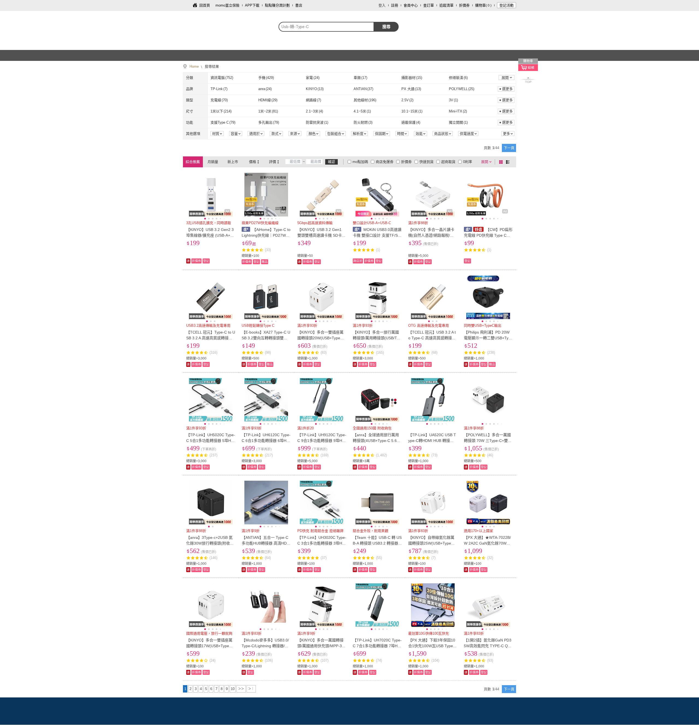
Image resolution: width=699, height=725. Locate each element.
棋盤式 (502, 162)
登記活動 (506, 5)
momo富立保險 (227, 5)
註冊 (394, 5)
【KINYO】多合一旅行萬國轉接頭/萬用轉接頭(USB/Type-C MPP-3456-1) (377, 338)
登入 (382, 5)
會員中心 (411, 5)
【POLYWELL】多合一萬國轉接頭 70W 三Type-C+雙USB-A (487, 440)
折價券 (464, 5)
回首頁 (204, 5)
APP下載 (252, 5)
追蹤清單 (446, 5)
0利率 (467, 162)
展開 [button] (505, 78)
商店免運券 (384, 162)
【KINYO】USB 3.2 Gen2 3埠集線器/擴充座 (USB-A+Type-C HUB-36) (210, 235)
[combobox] (326, 27)
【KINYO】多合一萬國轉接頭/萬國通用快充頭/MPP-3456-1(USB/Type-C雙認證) (321, 646)
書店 (298, 5)
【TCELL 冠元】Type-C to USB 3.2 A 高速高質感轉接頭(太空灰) (210, 338)
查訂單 (428, 5)
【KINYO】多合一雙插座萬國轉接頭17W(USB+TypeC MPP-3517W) (209, 646)
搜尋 (386, 26)
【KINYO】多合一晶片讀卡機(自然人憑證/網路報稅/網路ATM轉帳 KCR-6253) (431, 235)
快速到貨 (426, 162)
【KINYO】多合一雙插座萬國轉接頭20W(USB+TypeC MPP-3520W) (320, 338)
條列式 (508, 162)
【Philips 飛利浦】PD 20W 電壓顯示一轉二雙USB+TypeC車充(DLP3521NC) (488, 338)
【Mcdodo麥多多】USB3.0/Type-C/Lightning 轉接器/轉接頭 (265, 646)
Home (194, 66)
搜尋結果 (211, 66)
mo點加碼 (360, 162)
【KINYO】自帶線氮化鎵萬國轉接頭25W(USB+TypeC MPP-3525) (431, 543)
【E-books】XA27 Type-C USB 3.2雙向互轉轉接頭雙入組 (266, 338)
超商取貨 (448, 162)
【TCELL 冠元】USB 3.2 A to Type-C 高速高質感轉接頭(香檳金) (432, 338)
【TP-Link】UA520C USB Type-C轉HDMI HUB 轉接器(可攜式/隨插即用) (432, 440)
